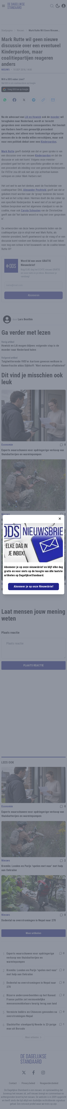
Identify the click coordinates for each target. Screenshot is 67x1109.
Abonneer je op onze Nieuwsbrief (33, 586)
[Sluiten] (60, 518)
